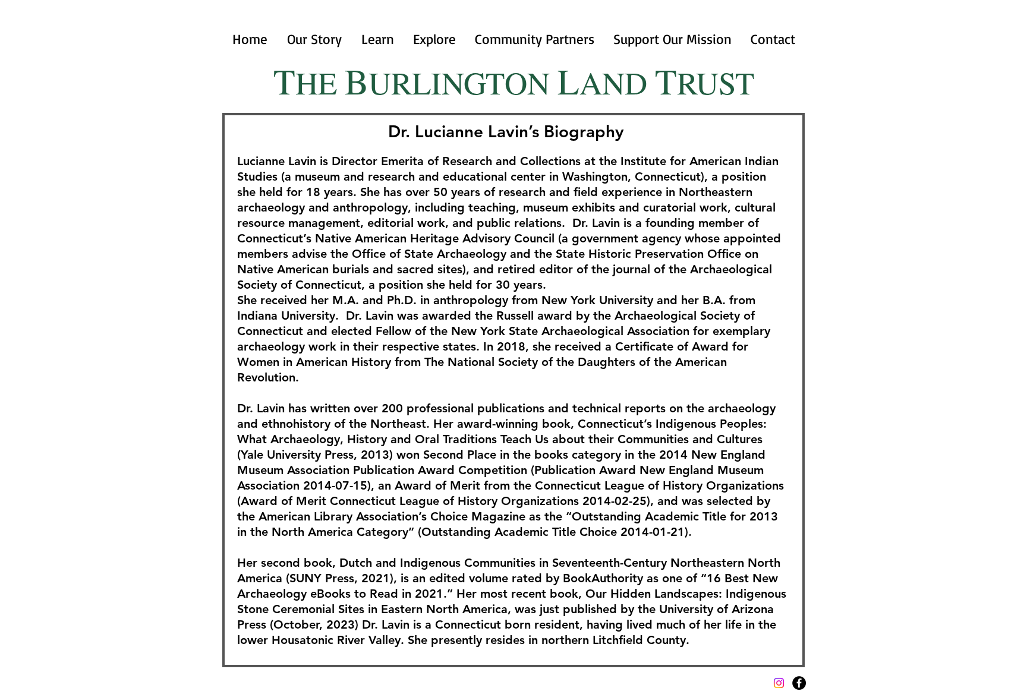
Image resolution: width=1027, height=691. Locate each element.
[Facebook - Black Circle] (799, 683)
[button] (377, 39)
